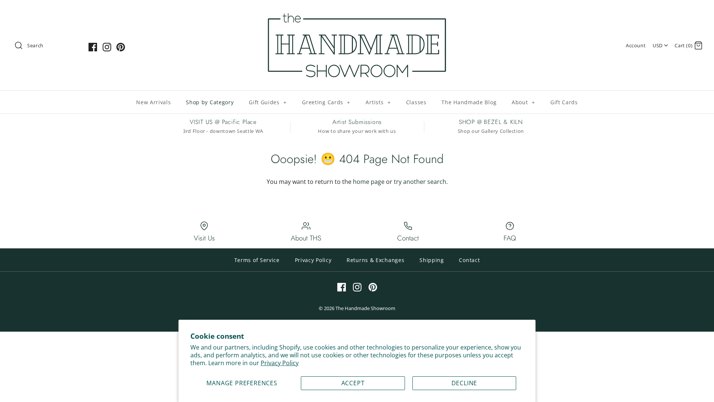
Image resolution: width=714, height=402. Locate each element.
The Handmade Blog (468, 102)
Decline (464, 383)
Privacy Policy (280, 363)
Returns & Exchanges (375, 260)
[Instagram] (107, 47)
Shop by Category (210, 102)
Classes (416, 102)
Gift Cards (564, 102)
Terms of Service (257, 260)
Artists (378, 102)
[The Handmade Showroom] (357, 12)
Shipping (431, 260)
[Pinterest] (120, 47)
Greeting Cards (326, 102)
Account (636, 45)
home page (369, 182)
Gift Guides (268, 102)
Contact (469, 260)
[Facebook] (93, 47)
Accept (353, 383)
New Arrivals (153, 102)
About (523, 102)
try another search (420, 182)
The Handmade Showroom (365, 308)
